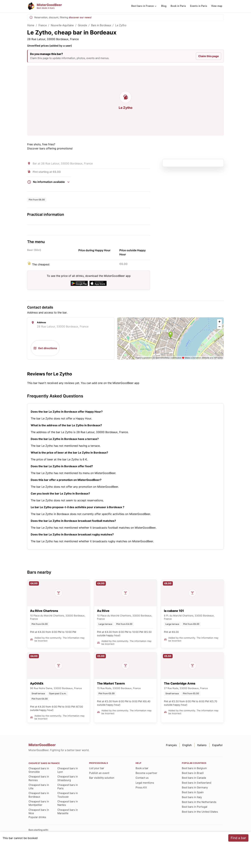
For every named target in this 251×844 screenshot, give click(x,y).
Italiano (202, 745)
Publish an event (99, 773)
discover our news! (80, 17)
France (42, 25)
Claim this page (208, 56)
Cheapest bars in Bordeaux (39, 794)
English (187, 745)
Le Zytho (120, 25)
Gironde (82, 25)
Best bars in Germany (195, 787)
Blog (163, 6)
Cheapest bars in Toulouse (67, 794)
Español (217, 745)
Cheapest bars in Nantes (67, 803)
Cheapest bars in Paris (67, 786)
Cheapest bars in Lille (39, 786)
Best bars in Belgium (194, 768)
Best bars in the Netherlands (199, 802)
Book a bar (142, 768)
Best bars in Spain (193, 792)
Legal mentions (145, 782)
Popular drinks (37, 817)
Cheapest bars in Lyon (67, 770)
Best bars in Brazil (193, 773)
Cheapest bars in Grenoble (39, 770)
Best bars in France (142, 6)
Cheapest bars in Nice (39, 811)
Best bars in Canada (194, 777)
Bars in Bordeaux (101, 25)
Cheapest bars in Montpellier (39, 803)
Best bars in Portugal (194, 806)
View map (216, 6)
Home (30, 25)
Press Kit (141, 787)
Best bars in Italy (192, 797)
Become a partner (146, 773)
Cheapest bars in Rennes (39, 778)
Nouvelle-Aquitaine (62, 25)
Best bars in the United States (200, 811)
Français (171, 745)
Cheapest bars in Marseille (67, 811)
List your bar (96, 768)
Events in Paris (198, 6)
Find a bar (238, 838)
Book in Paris (178, 6)
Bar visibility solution (101, 777)
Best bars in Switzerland (196, 782)
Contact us (142, 777)
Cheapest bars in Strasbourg (67, 778)
